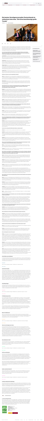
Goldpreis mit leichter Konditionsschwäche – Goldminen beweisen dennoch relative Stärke (36, 51)
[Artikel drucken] (5, 43)
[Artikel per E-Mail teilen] (2, 43)
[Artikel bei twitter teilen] (10, 43)
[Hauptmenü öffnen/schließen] (3, 3)
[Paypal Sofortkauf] (10, 413)
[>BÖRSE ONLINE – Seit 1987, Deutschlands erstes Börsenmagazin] (6, 3)
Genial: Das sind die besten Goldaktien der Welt (36, 59)
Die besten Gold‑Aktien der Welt (36, 61)
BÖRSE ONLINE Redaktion (8, 395)
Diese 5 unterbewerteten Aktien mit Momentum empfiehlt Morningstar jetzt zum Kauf (37, 54)
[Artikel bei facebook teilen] (8, 43)
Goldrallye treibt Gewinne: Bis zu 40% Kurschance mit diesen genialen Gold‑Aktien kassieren (37, 57)
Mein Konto (40, 3)
